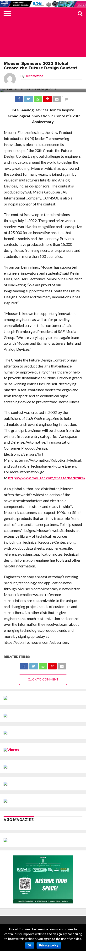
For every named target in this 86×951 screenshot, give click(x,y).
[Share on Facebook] (24, 665)
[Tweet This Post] (33, 665)
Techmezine (34, 76)
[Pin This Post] (52, 665)
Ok (30, 945)
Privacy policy (49, 945)
